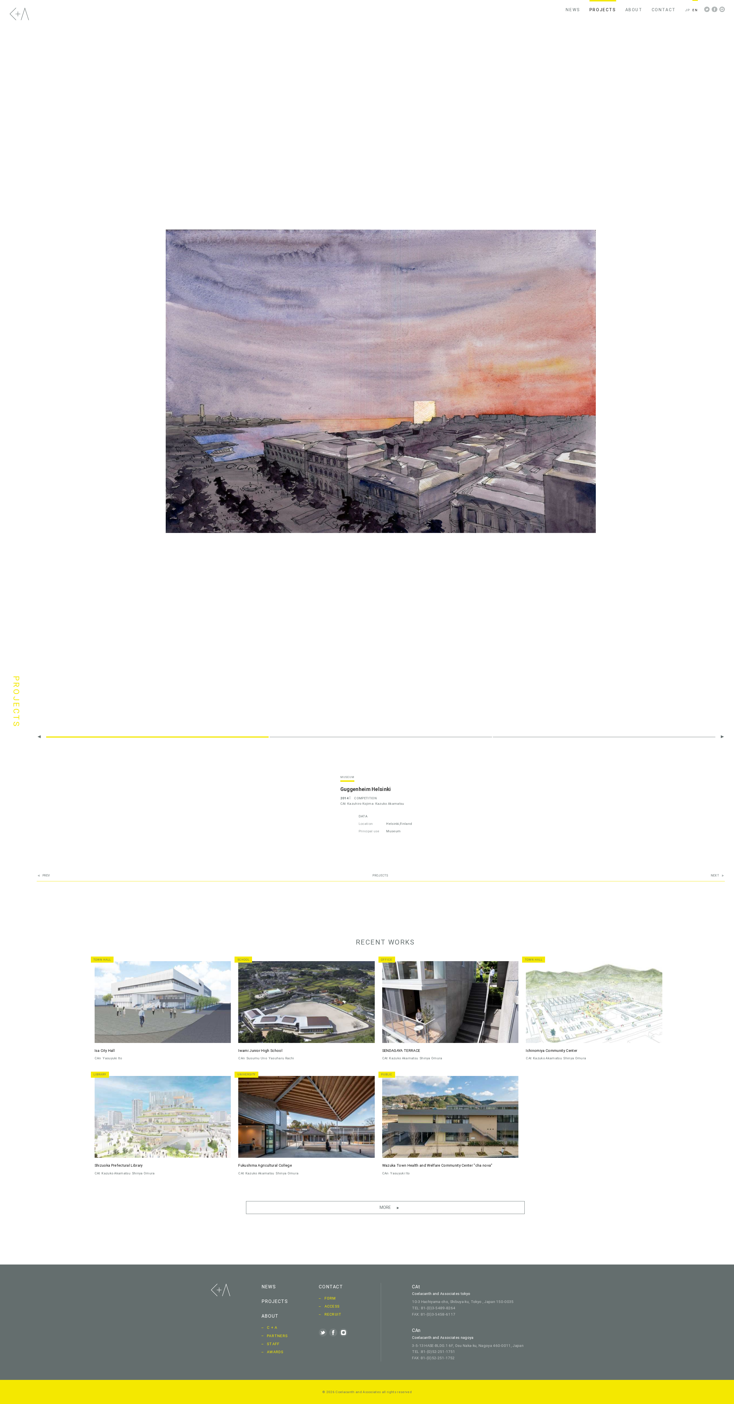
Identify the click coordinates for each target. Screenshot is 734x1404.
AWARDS (275, 1351)
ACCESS (332, 1306)
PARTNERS (277, 1335)
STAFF (273, 1343)
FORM (330, 1298)
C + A (272, 1327)
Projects (380, 875)
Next (715, 875)
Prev (46, 875)
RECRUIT (333, 1314)
